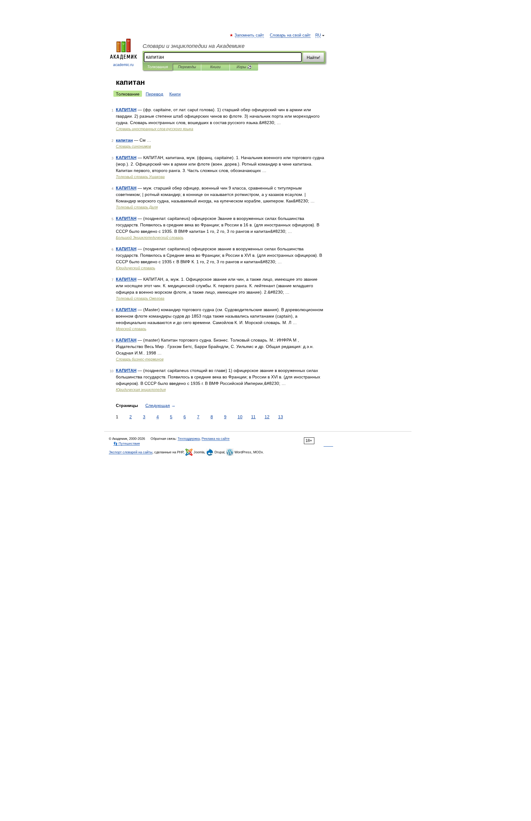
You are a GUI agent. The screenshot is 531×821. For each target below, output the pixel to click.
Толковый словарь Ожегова (140, 298)
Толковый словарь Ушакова (140, 177)
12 (267, 416)
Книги (215, 67)
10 (240, 416)
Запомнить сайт (249, 35)
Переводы (187, 67)
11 (253, 416)
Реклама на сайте (216, 438)
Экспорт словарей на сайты (130, 452)
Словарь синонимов (133, 146)
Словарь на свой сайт (290, 35)
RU (318, 35)
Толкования (157, 67)
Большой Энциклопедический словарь (149, 238)
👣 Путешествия (126, 443)
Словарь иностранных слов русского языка (154, 129)
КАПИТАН (126, 109)
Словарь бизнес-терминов (139, 359)
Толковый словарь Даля (137, 207)
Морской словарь (131, 329)
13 (280, 416)
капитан (124, 140)
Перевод (154, 94)
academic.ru (123, 65)
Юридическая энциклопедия (141, 390)
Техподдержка (189, 438)
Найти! (313, 57)
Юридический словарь (135, 268)
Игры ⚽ (244, 67)
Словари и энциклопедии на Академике (194, 46)
